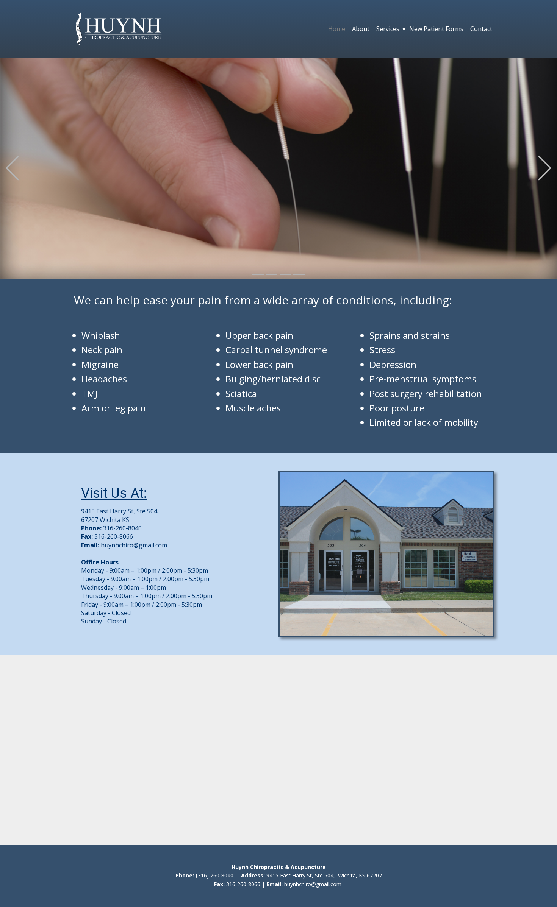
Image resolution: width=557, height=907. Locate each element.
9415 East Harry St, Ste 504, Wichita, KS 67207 (324, 875)
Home (336, 29)
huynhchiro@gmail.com (134, 545)
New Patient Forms (436, 29)
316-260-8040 (122, 528)
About (360, 29)
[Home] (119, 29)
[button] (12, 168)
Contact (481, 29)
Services (387, 29)
